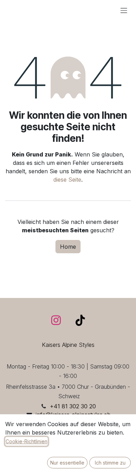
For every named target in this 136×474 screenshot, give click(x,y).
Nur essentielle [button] (67, 463)
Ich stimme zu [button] (110, 463)
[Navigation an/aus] (124, 10)
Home (68, 246)
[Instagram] (56, 320)
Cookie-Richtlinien (26, 441)
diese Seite (67, 179)
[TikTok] (80, 320)
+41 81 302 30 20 (73, 406)
